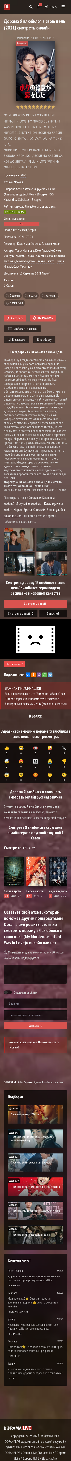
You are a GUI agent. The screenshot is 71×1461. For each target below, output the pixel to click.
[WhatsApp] (44, 674)
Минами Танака (25, 255)
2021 (24, 175)
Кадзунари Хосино (28, 243)
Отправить (35, 1025)
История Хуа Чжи (19, 1311)
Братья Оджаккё (34, 509)
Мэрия (18, 509)
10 (53, 107)
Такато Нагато (45, 261)
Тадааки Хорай (50, 243)
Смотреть (17, 318)
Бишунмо (14, 1285)
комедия (51, 295)
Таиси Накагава (24, 250)
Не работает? (14, 664)
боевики (15, 295)
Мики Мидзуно (25, 261)
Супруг (13, 1378)
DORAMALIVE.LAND (13, 1082)
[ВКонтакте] (28, 674)
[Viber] (39, 674)
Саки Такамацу (22, 266)
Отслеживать (44, 318)
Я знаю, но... (15, 1333)
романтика (16, 303)
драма (33, 295)
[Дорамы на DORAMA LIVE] (10, 7)
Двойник (14, 1356)
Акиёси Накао (44, 255)
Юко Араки (42, 250)
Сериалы (28, 1082)
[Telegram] (50, 674)
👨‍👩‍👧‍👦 (35, 763)
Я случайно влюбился (29, 503)
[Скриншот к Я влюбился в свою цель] (19, 539)
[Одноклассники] (33, 674)
